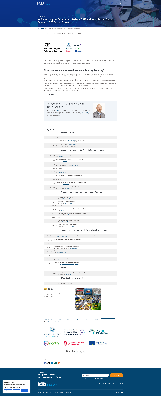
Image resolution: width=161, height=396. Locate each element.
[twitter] (113, 392)
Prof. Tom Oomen (68, 203)
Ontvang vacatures (86, 378)
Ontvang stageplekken (101, 378)
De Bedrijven (82, 3)
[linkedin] (119, 392)
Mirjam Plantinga (73, 248)
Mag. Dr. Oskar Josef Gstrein (66, 264)
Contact (113, 3)
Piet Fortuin (59, 259)
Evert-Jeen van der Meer (62, 236)
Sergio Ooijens (62, 156)
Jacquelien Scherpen (70, 140)
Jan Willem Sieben (62, 172)
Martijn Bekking (75, 264)
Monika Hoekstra (72, 144)
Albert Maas (62, 177)
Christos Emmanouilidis (61, 252)
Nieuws (89, 3)
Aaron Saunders (86, 112)
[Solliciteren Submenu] (109, 3)
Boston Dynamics (59, 110)
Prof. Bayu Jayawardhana (66, 198)
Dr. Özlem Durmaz (71, 226)
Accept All (24, 390)
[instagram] (116, 392)
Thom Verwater (68, 188)
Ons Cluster (74, 3)
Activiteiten (96, 3)
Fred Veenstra (64, 141)
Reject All (16, 390)
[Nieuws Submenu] (92, 3)
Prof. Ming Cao (64, 210)
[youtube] (122, 392)
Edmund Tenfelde (76, 165)
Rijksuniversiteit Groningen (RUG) (85, 320)
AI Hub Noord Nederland (69, 320)
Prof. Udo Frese (71, 214)
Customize (8, 390)
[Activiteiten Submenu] (100, 3)
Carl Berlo (65, 161)
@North (96, 320)
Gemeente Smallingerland (52, 321)
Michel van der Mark (61, 241)
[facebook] (110, 392)
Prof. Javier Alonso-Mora (67, 222)
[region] (16, 386)
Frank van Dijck (66, 184)
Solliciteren (105, 3)
